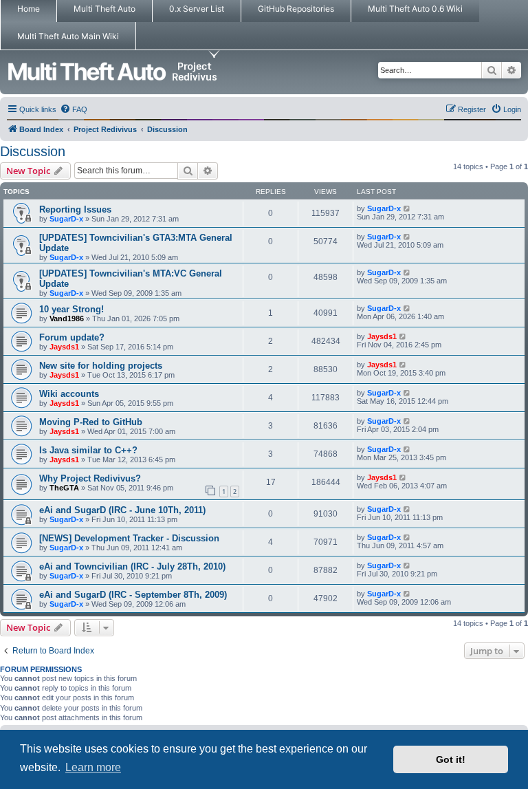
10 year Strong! (71, 309)
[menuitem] (73, 109)
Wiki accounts (69, 394)
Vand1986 (67, 318)
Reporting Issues (75, 209)
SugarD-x (66, 219)
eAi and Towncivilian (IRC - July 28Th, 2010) (132, 566)
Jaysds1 (64, 347)
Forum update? (71, 337)
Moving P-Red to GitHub (90, 422)
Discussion (32, 151)
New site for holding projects (100, 365)
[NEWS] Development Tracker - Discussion (129, 538)
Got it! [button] (450, 759)
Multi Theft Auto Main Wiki (68, 36)
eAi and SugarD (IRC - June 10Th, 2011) (122, 510)
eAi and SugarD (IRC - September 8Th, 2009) (133, 595)
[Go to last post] (407, 208)
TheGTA (64, 488)
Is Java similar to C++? (88, 450)
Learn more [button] (93, 767)
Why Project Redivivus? (90, 478)
